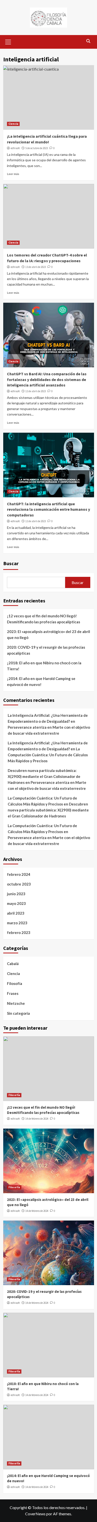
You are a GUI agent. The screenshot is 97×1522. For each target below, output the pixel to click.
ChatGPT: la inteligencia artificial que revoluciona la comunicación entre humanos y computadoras (48, 509)
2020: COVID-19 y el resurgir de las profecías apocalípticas (46, 650)
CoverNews (35, 1513)
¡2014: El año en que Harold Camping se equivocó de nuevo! (41, 681)
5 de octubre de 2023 (36, 148)
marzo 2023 (17, 923)
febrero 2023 (18, 932)
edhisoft (15, 148)
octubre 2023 (19, 884)
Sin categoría (18, 1013)
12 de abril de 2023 (35, 391)
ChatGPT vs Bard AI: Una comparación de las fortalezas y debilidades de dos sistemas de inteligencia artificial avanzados (47, 379)
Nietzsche (16, 1003)
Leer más (13, 174)
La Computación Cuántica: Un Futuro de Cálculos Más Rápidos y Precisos (48, 755)
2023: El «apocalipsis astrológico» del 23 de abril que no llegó (48, 634)
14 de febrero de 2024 (36, 1118)
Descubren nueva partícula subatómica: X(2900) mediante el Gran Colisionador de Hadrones (44, 776)
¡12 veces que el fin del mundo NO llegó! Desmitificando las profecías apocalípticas (43, 619)
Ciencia (13, 124)
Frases (12, 993)
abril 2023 (15, 913)
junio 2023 (16, 893)
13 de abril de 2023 (35, 267)
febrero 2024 (18, 874)
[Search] (88, 41)
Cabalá (13, 963)
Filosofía (14, 983)
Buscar (11, 563)
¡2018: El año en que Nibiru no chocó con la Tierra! (44, 666)
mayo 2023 (16, 903)
